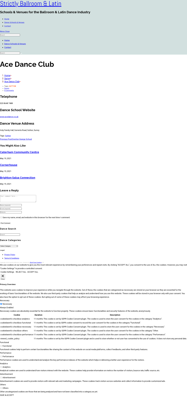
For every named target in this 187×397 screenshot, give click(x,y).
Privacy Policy (9, 255)
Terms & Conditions (11, 258)
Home (7, 40)
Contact (7, 47)
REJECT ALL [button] (21, 272)
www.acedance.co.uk (9, 117)
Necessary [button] (4, 300)
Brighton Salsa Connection (17, 177)
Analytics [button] (4, 363)
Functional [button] (4, 342)
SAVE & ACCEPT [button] (7, 395)
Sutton (8, 136)
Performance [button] (5, 353)
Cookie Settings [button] (7, 272)
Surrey (6, 88)
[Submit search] (21, 53)
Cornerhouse (8, 164)
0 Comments (9, 90)
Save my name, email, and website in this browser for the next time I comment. (36, 217)
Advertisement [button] (6, 374)
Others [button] (3, 384)
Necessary (7, 304)
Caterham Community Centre (19, 152)
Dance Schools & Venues (15, 44)
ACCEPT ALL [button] (32, 272)
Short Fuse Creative (36, 262)
